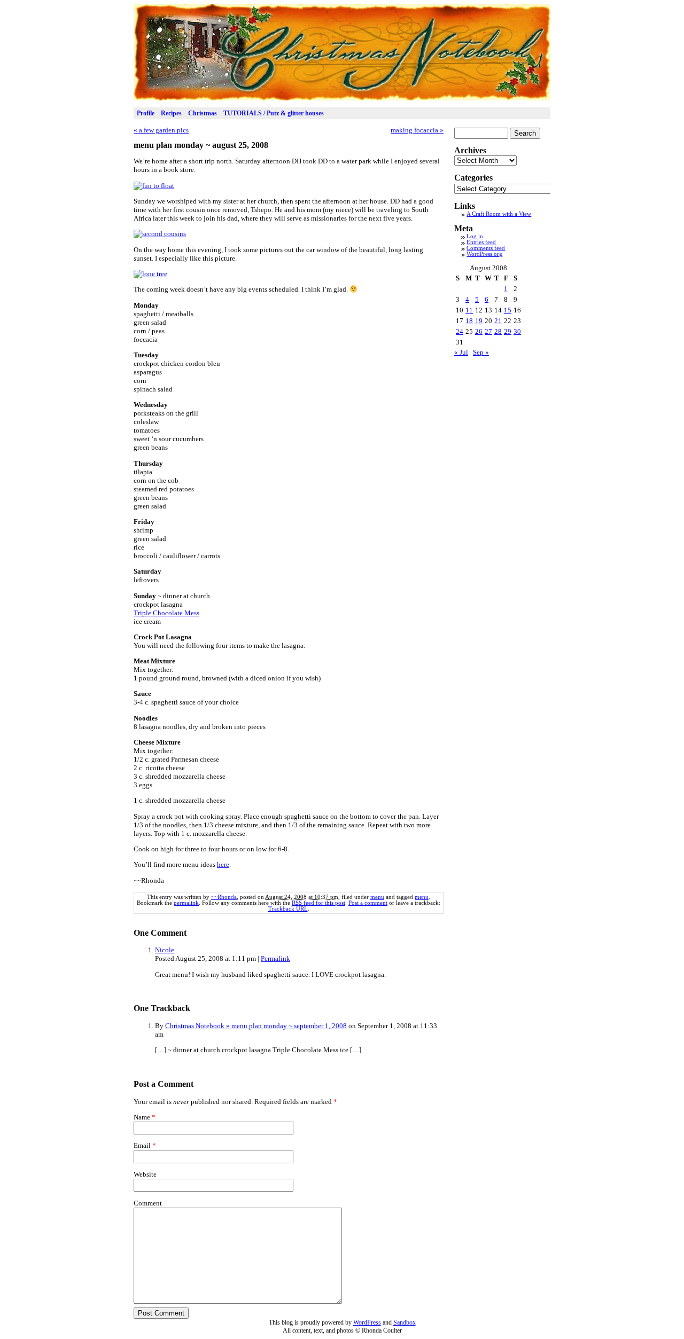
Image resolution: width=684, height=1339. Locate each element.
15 (507, 310)
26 (479, 331)
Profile (145, 113)
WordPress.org (484, 254)
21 (498, 321)
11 (469, 310)
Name (142, 1117)
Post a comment (367, 903)
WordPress (367, 1322)
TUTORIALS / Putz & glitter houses (273, 113)
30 (517, 331)
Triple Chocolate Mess (166, 613)
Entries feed (481, 242)
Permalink (275, 958)
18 (469, 321)
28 (498, 331)
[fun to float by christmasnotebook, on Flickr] (154, 186)
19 (479, 321)
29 (507, 331)
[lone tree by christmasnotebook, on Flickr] (150, 274)
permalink (186, 903)
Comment (148, 1203)
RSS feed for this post (318, 903)
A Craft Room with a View (499, 214)
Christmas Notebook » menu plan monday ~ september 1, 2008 (256, 1026)
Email (142, 1145)
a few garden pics (161, 130)
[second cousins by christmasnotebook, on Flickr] (160, 234)
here (223, 864)
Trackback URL (288, 909)
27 (488, 331)
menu (377, 897)
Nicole (164, 950)
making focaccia (417, 130)
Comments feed (486, 248)
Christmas (202, 113)
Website (145, 1174)
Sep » (481, 352)
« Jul (461, 352)
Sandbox (404, 1322)
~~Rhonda (224, 897)
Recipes (171, 113)
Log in (475, 236)
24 (459, 331)
